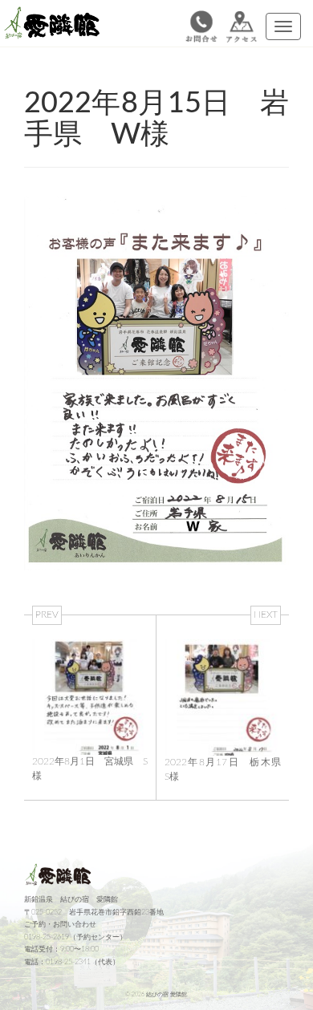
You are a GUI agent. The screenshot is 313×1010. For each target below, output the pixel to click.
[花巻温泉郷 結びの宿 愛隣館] (56, 26)
